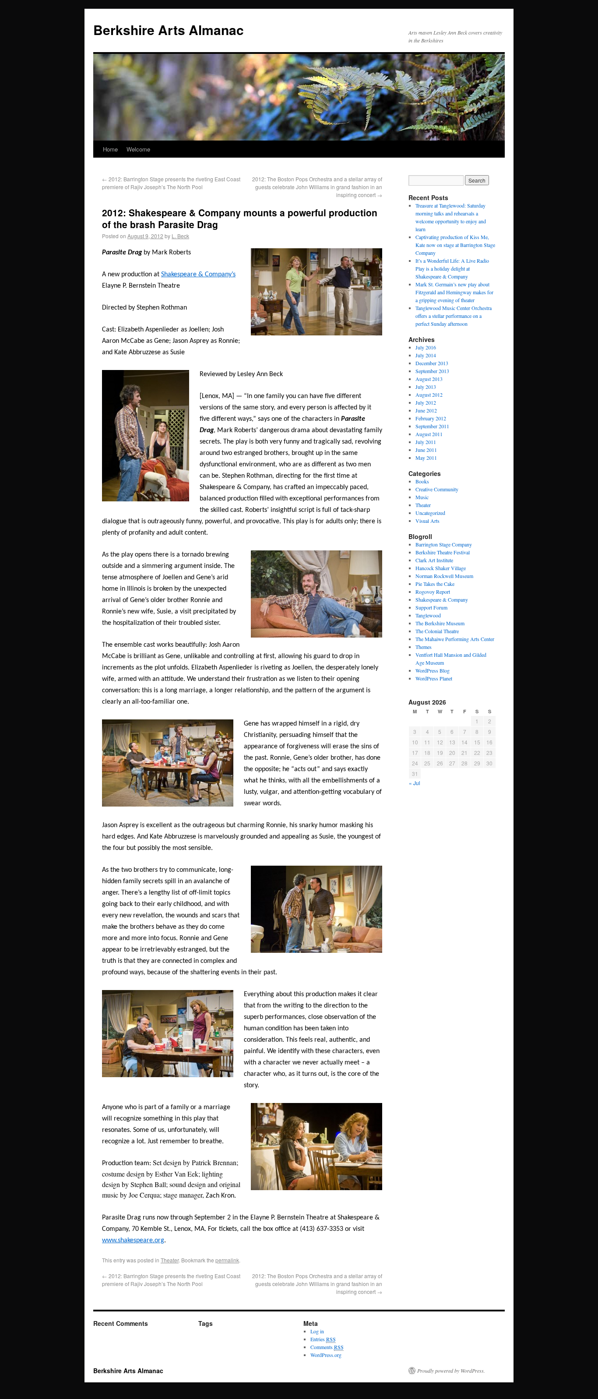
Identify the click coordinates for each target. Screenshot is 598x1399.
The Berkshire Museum (439, 623)
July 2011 (425, 441)
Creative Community (436, 489)
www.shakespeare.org (133, 1240)
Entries (323, 1339)
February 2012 (430, 418)
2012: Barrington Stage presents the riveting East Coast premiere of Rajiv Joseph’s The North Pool (171, 182)
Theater (170, 1260)
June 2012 (426, 410)
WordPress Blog (432, 670)
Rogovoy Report (432, 591)
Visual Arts (427, 520)
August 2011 (429, 433)
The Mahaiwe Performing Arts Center (454, 638)
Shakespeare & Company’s (198, 274)
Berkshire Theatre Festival (442, 552)
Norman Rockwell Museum (444, 575)
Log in (317, 1331)
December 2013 (431, 362)
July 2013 (425, 386)
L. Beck (180, 236)
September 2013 (432, 370)
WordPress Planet (433, 678)
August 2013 (429, 378)
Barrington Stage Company (443, 544)
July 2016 (425, 347)
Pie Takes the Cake (434, 583)
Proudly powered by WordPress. (451, 1370)
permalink (227, 1260)
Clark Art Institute (434, 560)
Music (422, 496)
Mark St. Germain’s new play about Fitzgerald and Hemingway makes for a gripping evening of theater (454, 292)
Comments (327, 1346)
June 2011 (426, 449)
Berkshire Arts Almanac (168, 29)
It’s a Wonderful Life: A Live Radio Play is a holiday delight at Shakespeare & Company (452, 268)
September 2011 (432, 426)
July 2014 (425, 355)
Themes (423, 646)
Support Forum (431, 607)
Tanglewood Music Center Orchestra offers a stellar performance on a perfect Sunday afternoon (453, 315)
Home (110, 149)
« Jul (414, 782)
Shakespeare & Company (441, 599)
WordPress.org (325, 1354)
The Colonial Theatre (437, 630)
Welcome (138, 149)
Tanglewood (428, 615)
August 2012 (429, 394)
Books (422, 481)
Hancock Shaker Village (440, 567)
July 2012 (425, 402)
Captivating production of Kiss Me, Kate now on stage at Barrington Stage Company (455, 244)
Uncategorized (430, 512)
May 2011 (426, 457)
